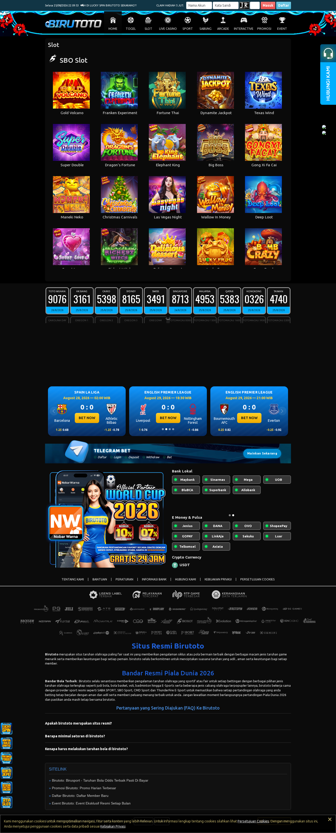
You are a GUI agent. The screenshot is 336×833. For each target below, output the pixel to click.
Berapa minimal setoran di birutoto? (75, 740)
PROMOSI (264, 28)
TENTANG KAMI (72, 583)
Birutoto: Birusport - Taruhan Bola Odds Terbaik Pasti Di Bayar (100, 784)
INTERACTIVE (243, 28)
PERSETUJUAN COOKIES (257, 583)
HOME (112, 28)
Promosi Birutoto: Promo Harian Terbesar (84, 792)
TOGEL (131, 28)
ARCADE (223, 28)
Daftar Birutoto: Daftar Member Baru (80, 800)
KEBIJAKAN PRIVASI (218, 583)
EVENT (282, 28)
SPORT (188, 28)
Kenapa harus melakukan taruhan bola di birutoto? (86, 753)
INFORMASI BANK (154, 583)
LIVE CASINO (168, 28)
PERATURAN (124, 583)
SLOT (148, 28)
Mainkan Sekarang (262, 453)
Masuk (268, 5)
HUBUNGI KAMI (185, 583)
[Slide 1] (163, 429)
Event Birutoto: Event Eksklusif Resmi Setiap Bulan (91, 807)
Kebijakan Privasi (112, 826)
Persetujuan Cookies (253, 821)
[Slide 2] (166, 429)
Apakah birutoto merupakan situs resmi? (78, 727)
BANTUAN (99, 583)
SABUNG (205, 28)
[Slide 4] (173, 429)
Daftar (283, 5)
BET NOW (87, 418)
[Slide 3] (170, 429)
